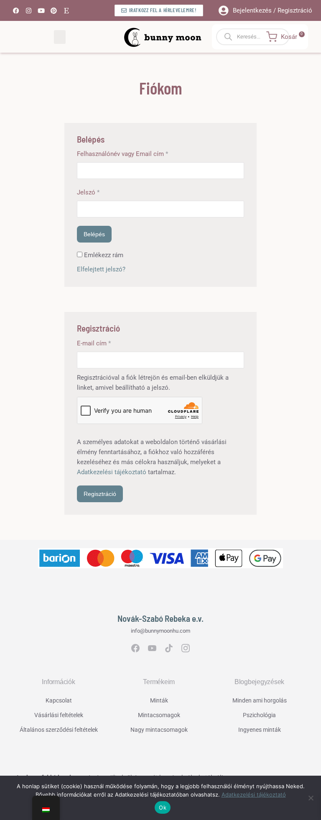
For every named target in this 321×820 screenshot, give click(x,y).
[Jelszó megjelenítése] (237, 209)
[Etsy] (66, 10)
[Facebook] (16, 10)
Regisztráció (100, 493)
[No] (310, 798)
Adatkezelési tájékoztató (111, 472)
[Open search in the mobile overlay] (260, 36)
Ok (162, 807)
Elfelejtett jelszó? (101, 269)
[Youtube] (41, 10)
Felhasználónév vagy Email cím (134, 153)
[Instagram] (28, 10)
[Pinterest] (53, 10)
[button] (60, 37)
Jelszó (100, 191)
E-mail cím (106, 342)
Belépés (94, 234)
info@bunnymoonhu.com (160, 631)
